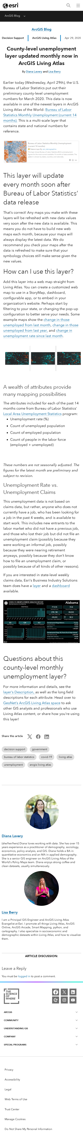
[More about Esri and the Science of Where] (11, 997)
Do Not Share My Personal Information (28, 1129)
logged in (24, 976)
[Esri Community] (55, 1000)
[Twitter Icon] (30, 738)
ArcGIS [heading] (8, 1012)
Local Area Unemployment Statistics (32, 414)
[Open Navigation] (78, 5)
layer (37, 586)
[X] (64, 992)
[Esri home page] (11, 6)
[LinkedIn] (72, 992)
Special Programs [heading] (15, 1044)
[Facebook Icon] (38, 738)
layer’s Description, (19, 692)
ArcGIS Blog (12, 15)
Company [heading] (9, 1036)
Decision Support (13, 38)
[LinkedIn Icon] (47, 738)
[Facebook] (55, 992)
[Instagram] (64, 1000)
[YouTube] (72, 1000)
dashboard (61, 586)
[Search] (68, 5)
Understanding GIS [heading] (16, 1028)
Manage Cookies (15, 1119)
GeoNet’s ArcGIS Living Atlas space (31, 703)
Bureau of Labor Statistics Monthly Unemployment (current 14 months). (40, 115)
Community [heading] (11, 1020)
